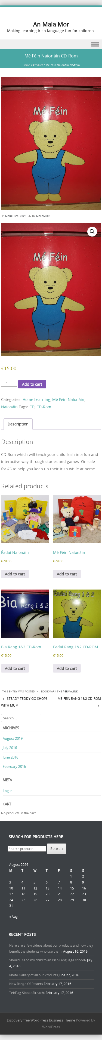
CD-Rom (43, 406)
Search (56, 848)
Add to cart (32, 384)
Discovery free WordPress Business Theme (41, 1020)
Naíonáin (9, 406)
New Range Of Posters (26, 983)
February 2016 (14, 766)
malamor (43, 216)
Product (38, 65)
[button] (92, 232)
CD (32, 406)
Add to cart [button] (15, 573)
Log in (8, 790)
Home (26, 65)
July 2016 (10, 747)
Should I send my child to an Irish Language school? (47, 960)
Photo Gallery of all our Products (33, 975)
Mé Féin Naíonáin (68, 399)
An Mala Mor (51, 24)
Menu (51, 44)
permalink (70, 691)
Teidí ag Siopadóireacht (27, 992)
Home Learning (36, 399)
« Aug (13, 916)
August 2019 (13, 738)
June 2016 (10, 757)
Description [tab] (18, 424)
